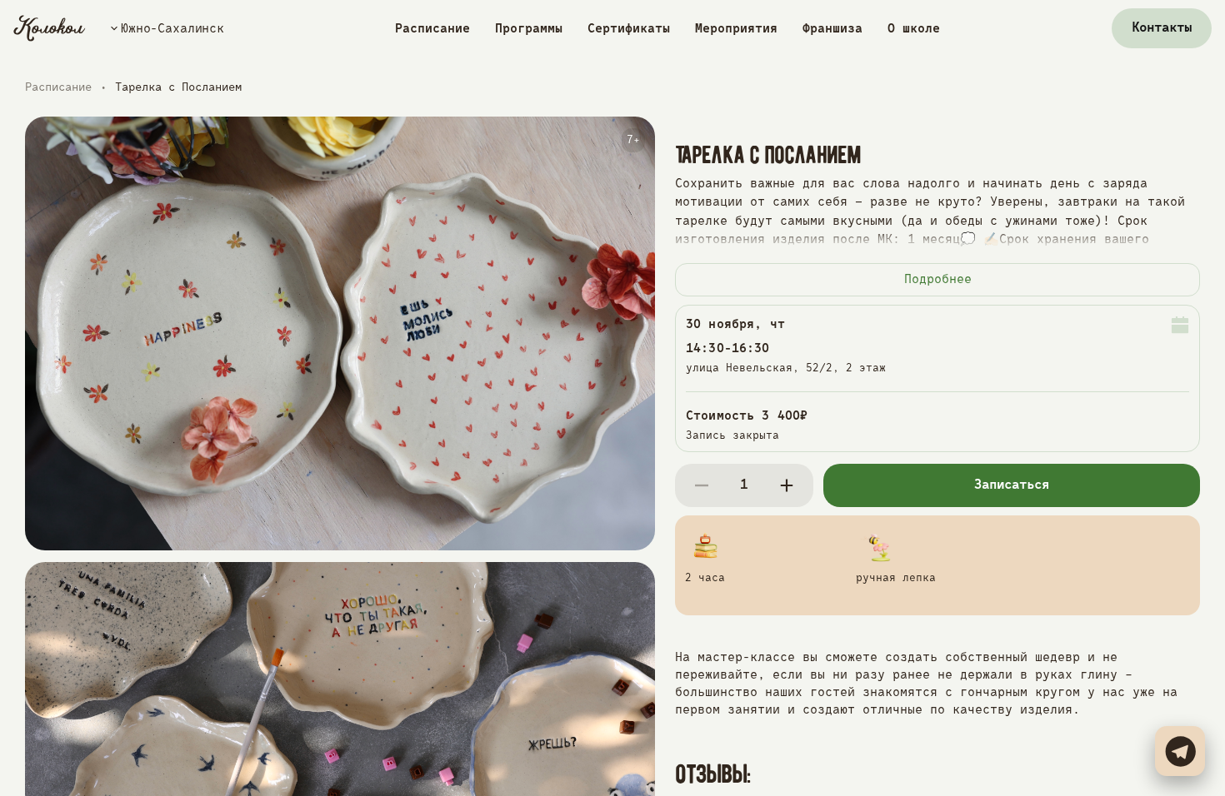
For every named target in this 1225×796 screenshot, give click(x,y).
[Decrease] (702, 485)
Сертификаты (629, 28)
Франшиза (832, 28)
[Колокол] (49, 28)
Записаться (1011, 485)
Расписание (432, 28)
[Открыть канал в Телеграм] (1180, 751)
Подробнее (938, 279)
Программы (528, 28)
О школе (914, 28)
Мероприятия (736, 28)
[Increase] (787, 485)
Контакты (1162, 28)
